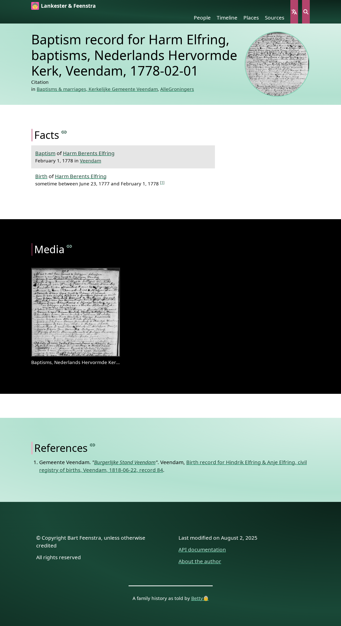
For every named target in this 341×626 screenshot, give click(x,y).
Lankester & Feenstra (68, 5)
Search (306, 12)
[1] (162, 182)
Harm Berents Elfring (89, 153)
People (202, 17)
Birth (41, 176)
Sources (274, 17)
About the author (199, 561)
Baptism (45, 153)
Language (294, 12)
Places (251, 17)
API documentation (202, 549)
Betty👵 (200, 598)
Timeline (227, 17)
